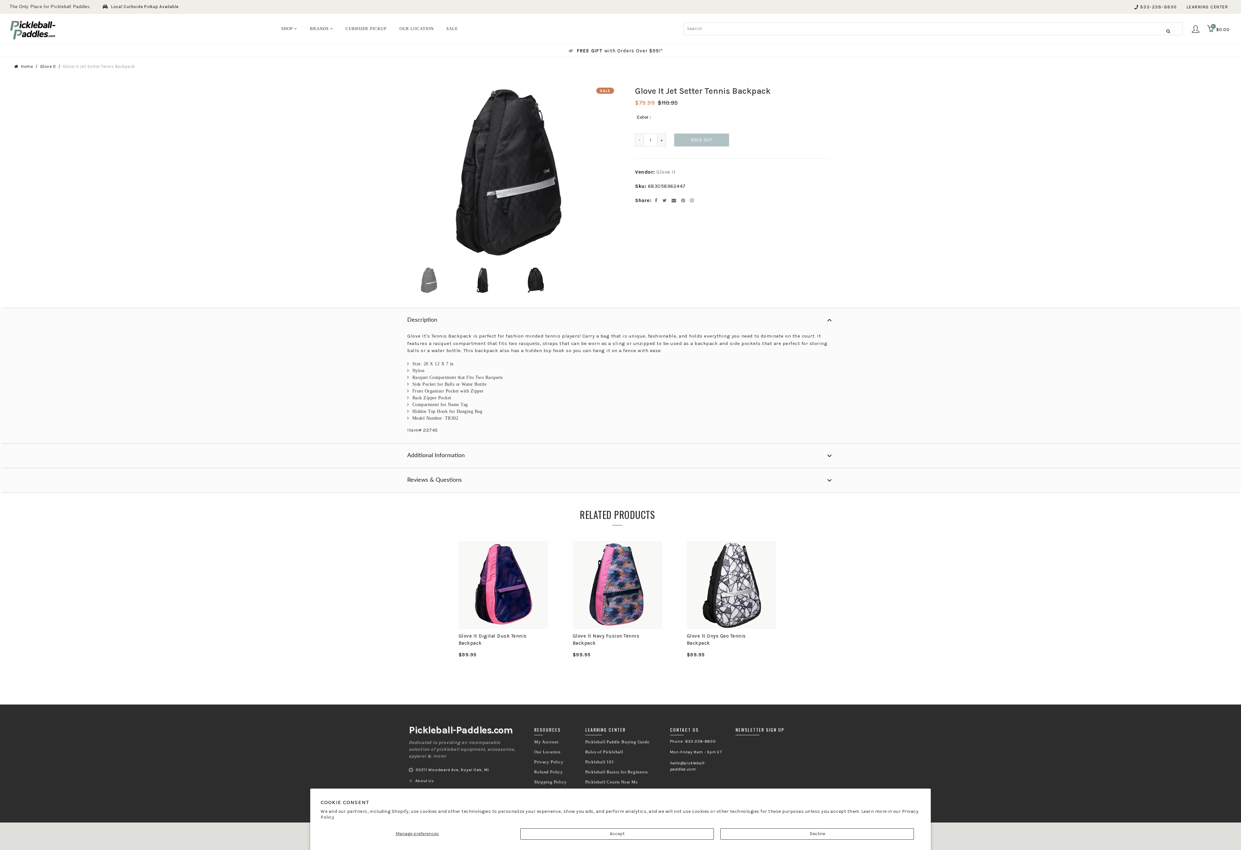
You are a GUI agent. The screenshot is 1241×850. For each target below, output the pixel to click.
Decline (817, 833)
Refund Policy (548, 772)
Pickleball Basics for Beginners (616, 772)
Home (27, 66)
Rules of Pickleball (604, 752)
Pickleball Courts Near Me (611, 782)
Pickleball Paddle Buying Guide (617, 742)
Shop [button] (287, 28)
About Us (424, 781)
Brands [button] (320, 28)
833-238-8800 (1158, 7)
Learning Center (1207, 7)
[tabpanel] (503, 600)
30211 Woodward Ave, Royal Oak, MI (452, 770)
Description (422, 320)
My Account (546, 742)
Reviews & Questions (434, 480)
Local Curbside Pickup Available (145, 6)
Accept (617, 833)
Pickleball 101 (599, 762)
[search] (933, 28)
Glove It (48, 66)
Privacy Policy (548, 762)
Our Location (547, 752)
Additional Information (436, 455)
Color (643, 117)
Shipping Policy (550, 782)
